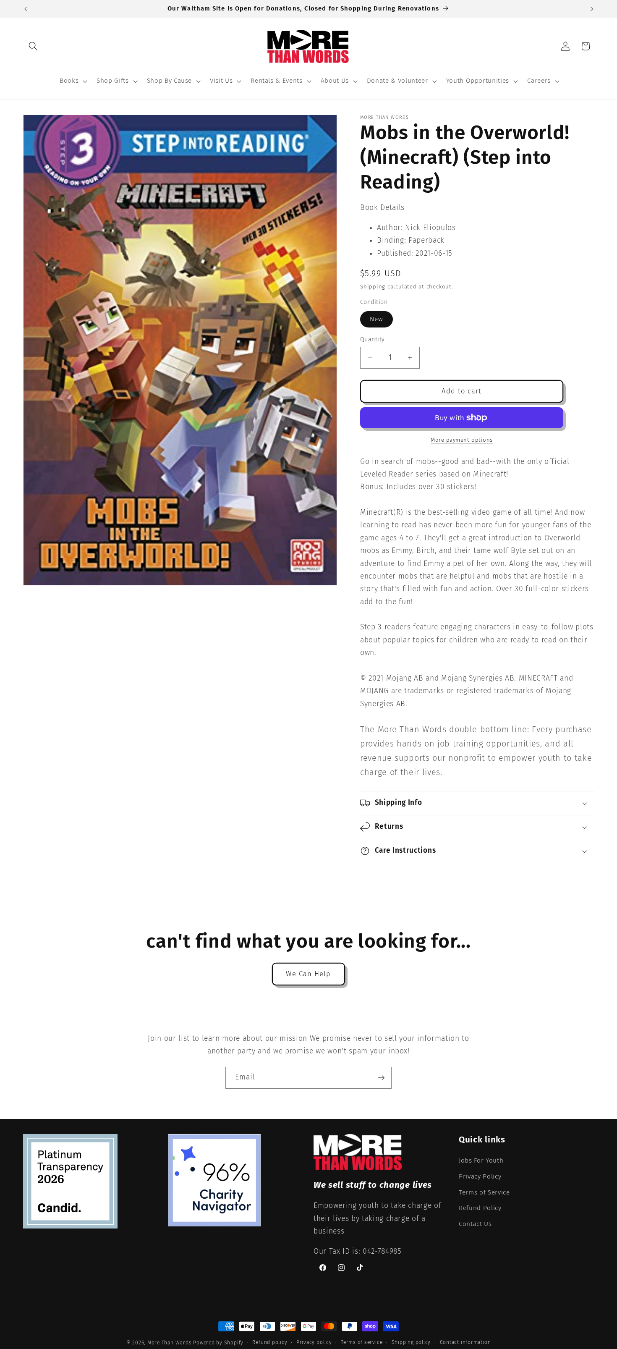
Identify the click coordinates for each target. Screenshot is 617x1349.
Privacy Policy (480, 1176)
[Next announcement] (592, 9)
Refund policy (269, 1342)
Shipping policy (411, 1342)
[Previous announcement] (25, 9)
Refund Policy (480, 1208)
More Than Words (170, 1343)
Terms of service (361, 1342)
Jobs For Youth (481, 1161)
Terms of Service (484, 1192)
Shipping (372, 286)
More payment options (462, 440)
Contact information (465, 1342)
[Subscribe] (381, 1078)
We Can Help (308, 974)
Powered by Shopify (218, 1343)
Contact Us (475, 1224)
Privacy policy (314, 1342)
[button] (33, 46)
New (376, 319)
